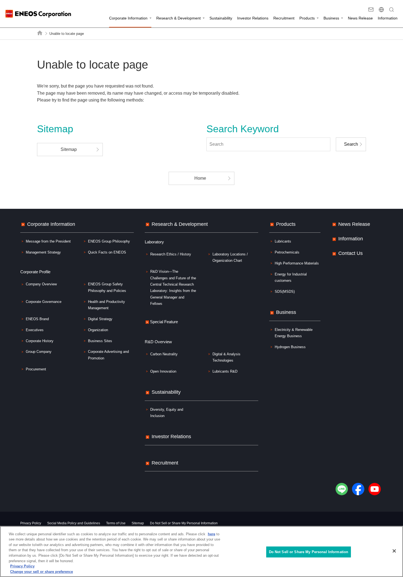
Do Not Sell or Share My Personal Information (184, 523)
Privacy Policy (22, 566)
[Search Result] (391, 9)
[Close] (394, 551)
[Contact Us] (370, 9)
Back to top (390, 196)
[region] (201, 551)
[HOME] (40, 32)
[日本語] (381, 9)
